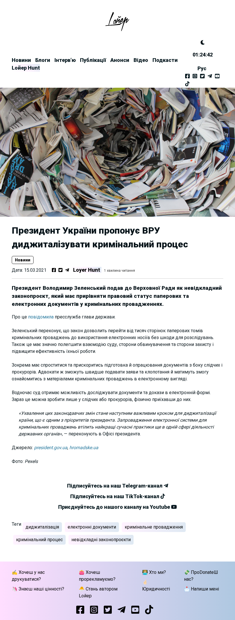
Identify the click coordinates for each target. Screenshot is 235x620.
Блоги (42, 60)
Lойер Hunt (26, 68)
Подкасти (165, 60)
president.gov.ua (50, 447)
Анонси (119, 60)
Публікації (93, 60)
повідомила (41, 317)
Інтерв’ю (65, 60)
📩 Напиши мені (201, 589)
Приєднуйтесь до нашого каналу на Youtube (114, 507)
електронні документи (92, 527)
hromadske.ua (83, 447)
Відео (141, 60)
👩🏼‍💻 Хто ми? (154, 572)
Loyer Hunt (86, 270)
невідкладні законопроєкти (101, 539)
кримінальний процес (39, 539)
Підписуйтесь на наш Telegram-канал (115, 486)
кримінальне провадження (154, 527)
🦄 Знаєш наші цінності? (38, 589)
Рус (201, 68)
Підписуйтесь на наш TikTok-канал (115, 496)
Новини (21, 60)
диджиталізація (42, 527)
